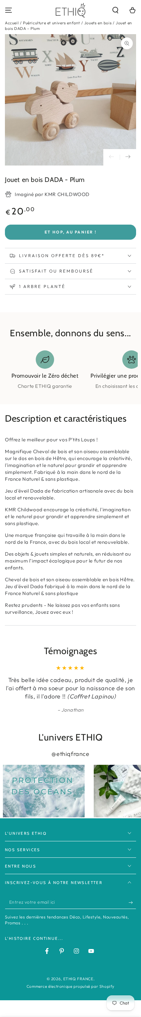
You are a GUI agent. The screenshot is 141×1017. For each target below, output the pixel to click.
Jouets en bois (97, 22)
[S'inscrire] (132, 902)
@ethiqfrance (70, 754)
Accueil (12, 22)
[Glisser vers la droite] (128, 157)
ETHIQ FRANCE (78, 978)
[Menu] (8, 10)
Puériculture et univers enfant (51, 22)
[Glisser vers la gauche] (111, 157)
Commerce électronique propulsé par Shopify (70, 986)
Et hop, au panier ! (71, 232)
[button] (115, 10)
